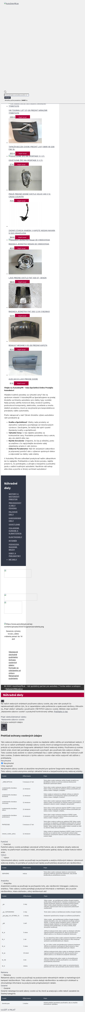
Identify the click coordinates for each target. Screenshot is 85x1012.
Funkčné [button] (4, 842)
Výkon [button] (3, 855)
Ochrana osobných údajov (13, 662)
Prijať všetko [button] (6, 717)
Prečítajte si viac (61, 711)
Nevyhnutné (9, 763)
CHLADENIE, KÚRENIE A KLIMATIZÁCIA (15, 531)
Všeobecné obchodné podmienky (13, 654)
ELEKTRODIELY (15, 537)
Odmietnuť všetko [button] (18, 717)
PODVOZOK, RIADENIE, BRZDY (14, 547)
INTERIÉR (13, 541)
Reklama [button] (4, 972)
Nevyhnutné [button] (6, 761)
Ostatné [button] (4, 985)
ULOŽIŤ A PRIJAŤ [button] (8, 1010)
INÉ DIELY (13, 559)
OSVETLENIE (14, 524)
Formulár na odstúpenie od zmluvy (15, 670)
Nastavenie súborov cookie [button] (12, 719)
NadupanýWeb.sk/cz (14, 689)
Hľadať (7, 97)
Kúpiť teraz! (23, 117)
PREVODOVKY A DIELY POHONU (15, 505)
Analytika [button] (5, 881)
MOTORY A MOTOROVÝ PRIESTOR (14, 496)
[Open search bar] (5, 92)
